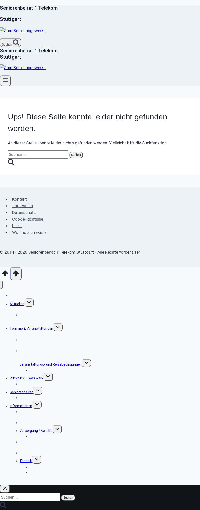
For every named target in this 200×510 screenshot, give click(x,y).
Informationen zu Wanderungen (54, 370)
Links (17, 225)
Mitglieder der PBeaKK (46, 436)
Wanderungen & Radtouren (40, 356)
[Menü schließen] (1, 285)
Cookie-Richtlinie (27, 219)
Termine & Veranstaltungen (31, 328)
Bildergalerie (29, 384)
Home (14, 296)
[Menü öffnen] (5, 80)
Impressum (22, 205)
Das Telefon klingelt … (46, 472)
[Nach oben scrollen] (5, 275)
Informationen (21, 406)
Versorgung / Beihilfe (36, 431)
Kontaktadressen (33, 398)
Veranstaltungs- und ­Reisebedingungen (51, 364)
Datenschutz (24, 212)
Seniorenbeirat (21, 392)
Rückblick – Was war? (26, 378)
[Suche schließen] (5, 489)
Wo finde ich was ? (29, 232)
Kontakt (19, 199)
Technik (26, 461)
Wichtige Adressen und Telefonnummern (52, 453)
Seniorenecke (30, 320)
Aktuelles (17, 304)
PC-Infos (36, 478)
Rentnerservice (32, 423)
